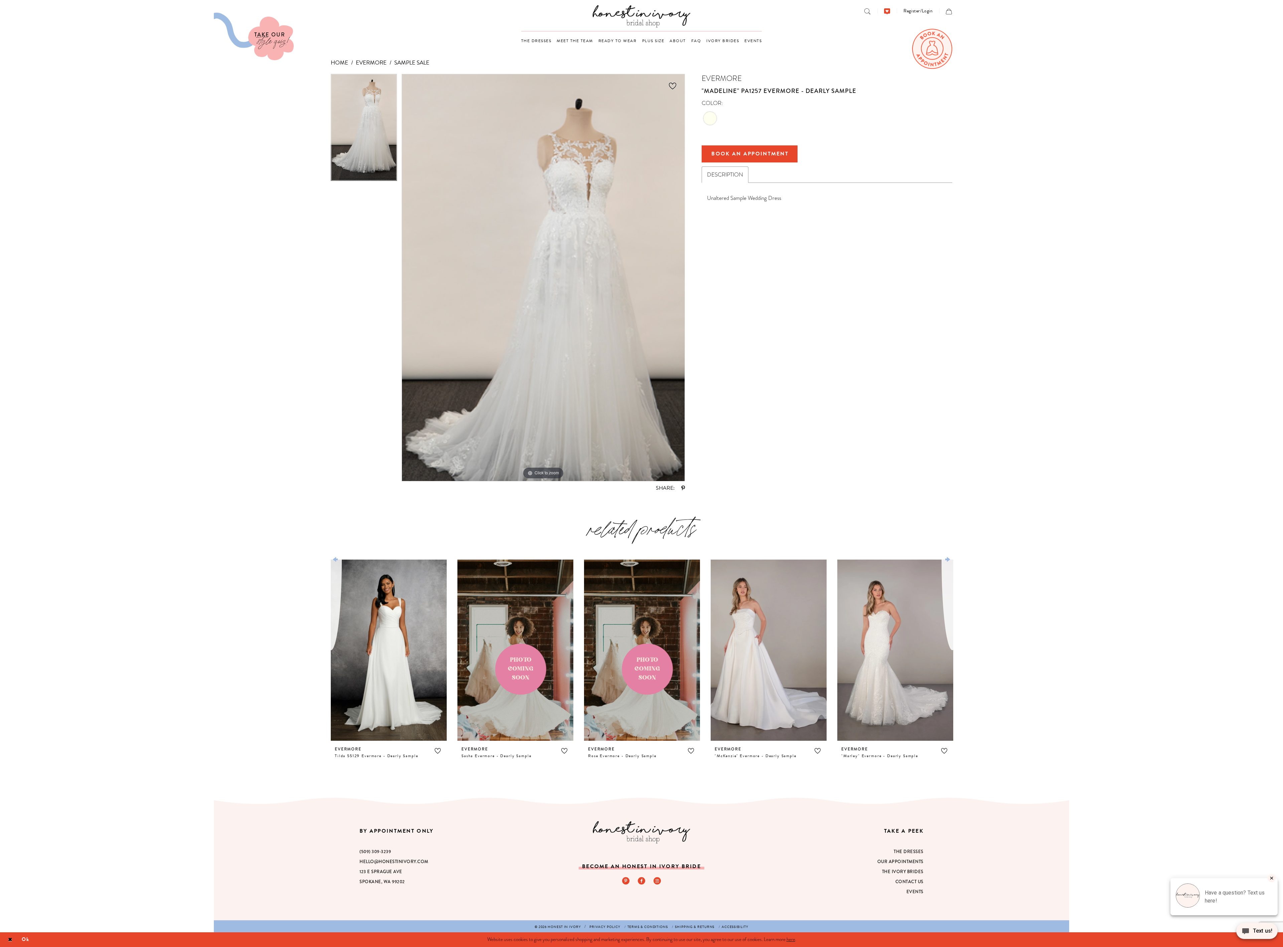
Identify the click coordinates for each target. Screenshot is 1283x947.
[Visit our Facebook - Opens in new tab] (641, 880)
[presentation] (389, 650)
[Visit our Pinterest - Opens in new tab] (625, 880)
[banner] (642, 16)
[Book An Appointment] (932, 49)
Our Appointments (900, 861)
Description (725, 175)
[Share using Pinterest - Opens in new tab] (683, 488)
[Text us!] (1257, 933)
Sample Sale (411, 62)
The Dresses (908, 851)
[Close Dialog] (10, 939)
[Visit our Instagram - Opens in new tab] (657, 880)
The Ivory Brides (902, 871)
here (791, 939)
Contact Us (909, 881)
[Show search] (867, 11)
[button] (918, 11)
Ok (25, 939)
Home (339, 62)
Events (914, 892)
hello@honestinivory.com (394, 861)
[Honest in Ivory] (641, 832)
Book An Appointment (750, 154)
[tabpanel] (364, 130)
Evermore (371, 62)
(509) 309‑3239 (375, 851)
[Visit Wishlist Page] (887, 11)
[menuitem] (867, 11)
